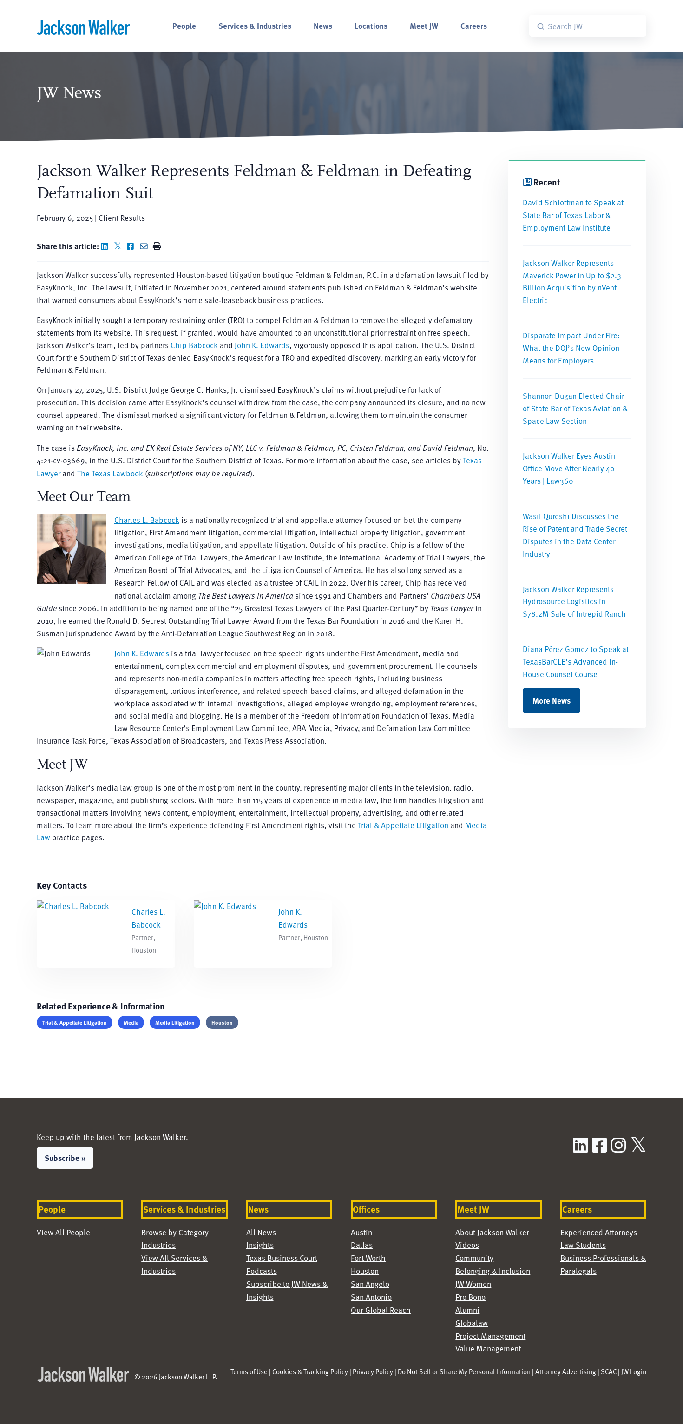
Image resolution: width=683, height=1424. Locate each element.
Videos (467, 1245)
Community (474, 1258)
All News (261, 1232)
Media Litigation (175, 1022)
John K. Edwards (262, 345)
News (323, 25)
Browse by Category (175, 1232)
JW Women (473, 1284)
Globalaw (471, 1323)
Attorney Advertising (565, 1371)
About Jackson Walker (492, 1232)
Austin (361, 1232)
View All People (63, 1232)
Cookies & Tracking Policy (310, 1371)
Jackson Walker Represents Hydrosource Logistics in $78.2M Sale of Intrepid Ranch (574, 601)
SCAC (609, 1371)
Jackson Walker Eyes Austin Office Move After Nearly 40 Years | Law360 (569, 468)
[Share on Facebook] (132, 246)
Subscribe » (65, 1157)
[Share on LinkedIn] (106, 246)
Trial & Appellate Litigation (403, 825)
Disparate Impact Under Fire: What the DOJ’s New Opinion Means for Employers (571, 348)
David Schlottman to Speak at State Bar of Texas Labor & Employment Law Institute (573, 215)
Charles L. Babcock (146, 520)
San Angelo (370, 1284)
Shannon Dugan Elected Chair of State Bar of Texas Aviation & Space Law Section (575, 408)
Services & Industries (254, 25)
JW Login (633, 1371)
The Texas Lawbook (110, 473)
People (184, 25)
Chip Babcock (194, 345)
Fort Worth (368, 1258)
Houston (222, 1022)
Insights (260, 1245)
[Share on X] (119, 246)
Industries (158, 1245)
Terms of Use (249, 1371)
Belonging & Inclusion (492, 1271)
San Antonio (371, 1297)
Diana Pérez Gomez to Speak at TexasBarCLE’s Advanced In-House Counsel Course (576, 661)
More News (551, 700)
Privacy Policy (373, 1371)
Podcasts (261, 1271)
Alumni (467, 1310)
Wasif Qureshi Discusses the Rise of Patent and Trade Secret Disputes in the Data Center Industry (575, 535)
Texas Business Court (281, 1258)
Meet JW (424, 25)
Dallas (362, 1245)
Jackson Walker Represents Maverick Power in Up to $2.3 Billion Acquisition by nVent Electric (572, 281)
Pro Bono (470, 1297)
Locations (371, 25)
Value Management (488, 1348)
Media (131, 1022)
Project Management (490, 1336)
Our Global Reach (381, 1310)
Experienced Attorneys (598, 1232)
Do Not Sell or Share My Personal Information (464, 1371)
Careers (473, 25)
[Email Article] (145, 246)
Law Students (583, 1245)
